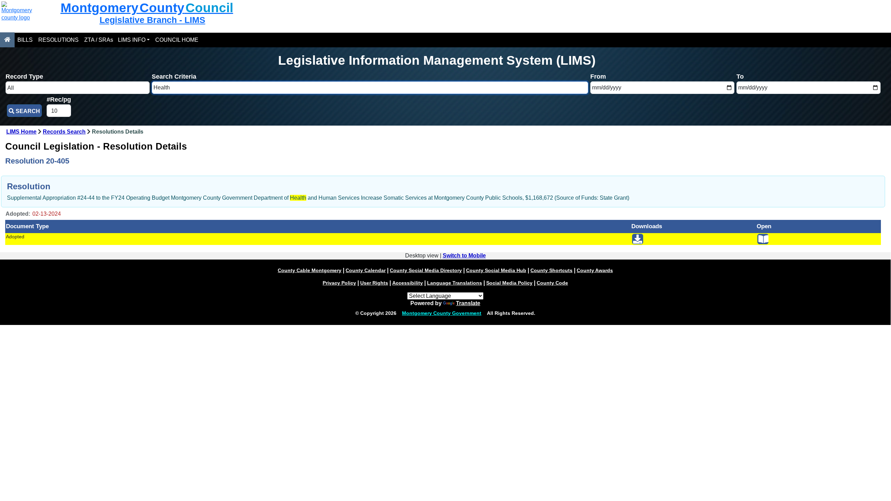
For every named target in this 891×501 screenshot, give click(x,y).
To (740, 76)
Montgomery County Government (441, 313)
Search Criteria (174, 76)
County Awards (595, 270)
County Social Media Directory (426, 270)
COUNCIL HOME (176, 40)
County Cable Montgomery (309, 270)
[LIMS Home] (7, 39)
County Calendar (366, 270)
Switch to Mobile (464, 256)
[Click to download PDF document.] (637, 239)
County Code (552, 283)
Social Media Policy (509, 283)
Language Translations (454, 283)
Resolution (28, 186)
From (598, 76)
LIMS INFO (131, 40)
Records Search (64, 132)
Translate (468, 303)
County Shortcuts (551, 270)
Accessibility (407, 283)
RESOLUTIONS (58, 40)
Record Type (24, 76)
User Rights (374, 283)
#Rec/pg (59, 99)
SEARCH (27, 111)
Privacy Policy (339, 283)
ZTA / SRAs (98, 40)
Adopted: (18, 214)
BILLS (25, 40)
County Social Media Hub (496, 270)
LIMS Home (21, 132)
